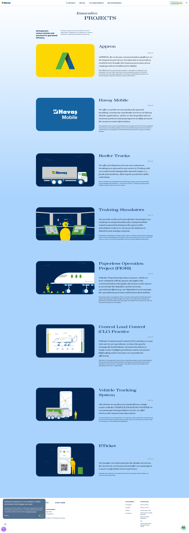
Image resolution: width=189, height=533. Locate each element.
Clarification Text (145, 510)
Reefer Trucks (114, 155)
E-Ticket (107, 445)
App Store (49, 512)
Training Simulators (121, 209)
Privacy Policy (144, 505)
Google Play (49, 514)
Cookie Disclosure (30, 512)
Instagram (128, 505)
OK (39, 516)
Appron (107, 46)
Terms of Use (144, 507)
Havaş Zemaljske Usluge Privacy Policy (145, 525)
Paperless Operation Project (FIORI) (121, 266)
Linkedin (127, 507)
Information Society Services (146, 513)
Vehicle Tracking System (117, 392)
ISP (141, 521)
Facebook (128, 513)
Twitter (127, 510)
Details (6, 515)
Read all (150, 53)
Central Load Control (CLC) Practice (122, 329)
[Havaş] (6, 3)
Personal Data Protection (144, 517)
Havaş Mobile (113, 100)
